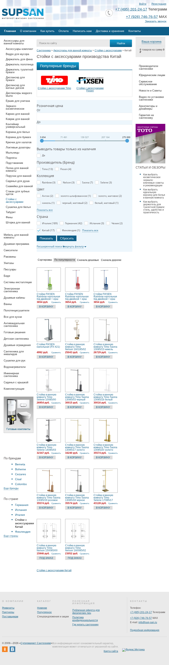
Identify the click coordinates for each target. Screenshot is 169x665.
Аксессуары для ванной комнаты (14, 42)
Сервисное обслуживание (148, 83)
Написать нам (82, 31)
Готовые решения (14, 332)
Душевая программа (16, 243)
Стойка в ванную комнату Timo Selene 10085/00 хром (46, 397)
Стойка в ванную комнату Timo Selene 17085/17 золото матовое (103, 497)
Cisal (18, 479)
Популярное (44, 612)
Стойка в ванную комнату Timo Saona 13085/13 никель (105, 347)
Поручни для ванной (18, 175)
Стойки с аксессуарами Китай (54, 570)
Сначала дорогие (111, 260)
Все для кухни (13, 316)
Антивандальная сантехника (14, 324)
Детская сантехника (16, 338)
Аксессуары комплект (19, 48)
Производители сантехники (148, 67)
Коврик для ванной (17, 119)
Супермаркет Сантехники (36, 643)
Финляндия (23, 531)
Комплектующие (14, 388)
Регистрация (158, 3)
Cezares (20, 474)
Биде (7, 275)
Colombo (21, 484)
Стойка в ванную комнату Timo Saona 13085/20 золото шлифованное (105, 447)
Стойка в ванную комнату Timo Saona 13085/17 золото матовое (77, 447)
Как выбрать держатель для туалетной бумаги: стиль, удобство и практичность (154, 207)
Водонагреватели (15, 366)
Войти (142, 3)
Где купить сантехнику (85, 624)
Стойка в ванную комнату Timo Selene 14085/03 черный (46, 447)
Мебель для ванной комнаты (16, 236)
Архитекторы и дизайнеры (148, 107)
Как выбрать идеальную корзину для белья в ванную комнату (154, 193)
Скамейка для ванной (19, 186)
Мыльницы (12, 152)
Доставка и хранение (110, 31)
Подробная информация (144, 630)
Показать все (45, 210)
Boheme (20, 469)
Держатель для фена (19, 59)
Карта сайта (111, 651)
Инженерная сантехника (11, 375)
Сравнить (56, 302)
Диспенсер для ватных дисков (15, 86)
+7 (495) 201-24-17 (131, 9)
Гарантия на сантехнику (146, 116)
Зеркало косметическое (15, 107)
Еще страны (11, 536)
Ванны (8, 304)
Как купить (47, 31)
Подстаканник (14, 162)
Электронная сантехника (12, 290)
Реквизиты (8, 607)
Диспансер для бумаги (15, 79)
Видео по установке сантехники (151, 98)
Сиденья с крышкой (16, 382)
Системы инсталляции (18, 282)
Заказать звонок (155, 21)
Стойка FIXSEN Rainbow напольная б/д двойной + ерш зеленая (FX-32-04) (48, 296)
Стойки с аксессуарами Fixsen (90, 89)
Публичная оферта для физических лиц (86, 612)
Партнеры (8, 612)
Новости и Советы (150, 90)
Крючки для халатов (19, 142)
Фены (9, 217)
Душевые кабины (14, 297)
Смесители (11, 250)
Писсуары (10, 269)
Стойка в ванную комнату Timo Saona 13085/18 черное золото (77, 497)
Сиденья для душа (17, 181)
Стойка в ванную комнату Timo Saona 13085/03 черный (77, 397)
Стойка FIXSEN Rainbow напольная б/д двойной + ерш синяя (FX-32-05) (105, 296)
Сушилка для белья (18, 207)
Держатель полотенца (19, 64)
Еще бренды (11, 488)
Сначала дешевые (88, 260)
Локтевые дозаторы (18, 147)
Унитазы (9, 263)
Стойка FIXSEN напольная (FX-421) (48, 345)
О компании (28, 31)
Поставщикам (10, 616)
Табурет (11, 212)
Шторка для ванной (18, 222)
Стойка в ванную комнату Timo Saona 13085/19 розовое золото (48, 497)
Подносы (11, 157)
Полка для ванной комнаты (17, 169)
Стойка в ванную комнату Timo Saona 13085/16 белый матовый (105, 397)
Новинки (42, 607)
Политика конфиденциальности (85, 619)
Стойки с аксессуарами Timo (54, 88)
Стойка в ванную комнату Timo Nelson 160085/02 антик (75, 548)
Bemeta (20, 464)
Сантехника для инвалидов (14, 353)
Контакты (134, 31)
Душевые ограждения (17, 345)
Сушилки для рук (14, 360)
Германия (21, 505)
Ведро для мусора (17, 54)
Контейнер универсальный (15, 125)
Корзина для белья (18, 132)
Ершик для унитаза (18, 100)
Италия (20, 514)
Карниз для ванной (17, 113)
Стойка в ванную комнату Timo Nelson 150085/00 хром (47, 548)
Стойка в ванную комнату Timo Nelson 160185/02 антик (75, 347)
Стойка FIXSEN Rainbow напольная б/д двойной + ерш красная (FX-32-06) (77, 296)
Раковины (10, 256)
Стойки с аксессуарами (14, 200)
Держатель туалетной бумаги (19, 71)
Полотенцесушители (16, 310)
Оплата (64, 31)
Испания (21, 509)
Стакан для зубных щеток (18, 193)
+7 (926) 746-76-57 (142, 17)
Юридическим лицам (152, 75)
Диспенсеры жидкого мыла (19, 94)
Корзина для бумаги (18, 137)
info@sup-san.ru (147, 622)
